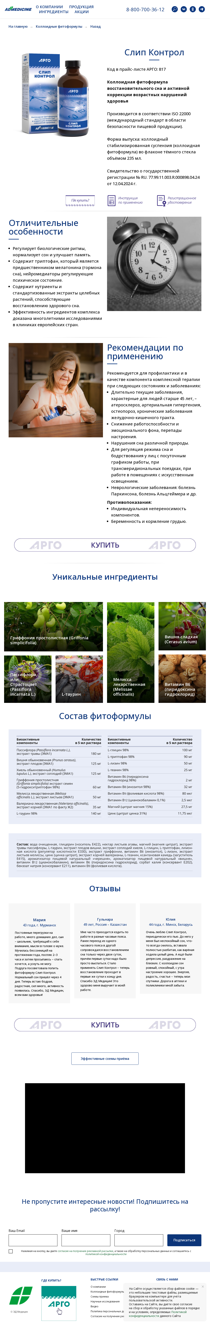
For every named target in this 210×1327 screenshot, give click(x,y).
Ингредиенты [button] (53, 11)
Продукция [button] (81, 6)
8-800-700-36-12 (145, 9)
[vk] (184, 9)
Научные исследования (105, 1301)
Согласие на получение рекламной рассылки (119, 1316)
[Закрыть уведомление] (203, 1287)
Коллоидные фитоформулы (59, 27)
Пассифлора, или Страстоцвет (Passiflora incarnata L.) (23, 684)
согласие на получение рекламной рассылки (85, 1251)
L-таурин (71, 694)
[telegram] (202, 9)
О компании (98, 1286)
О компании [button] (49, 6)
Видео (94, 1306)
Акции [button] (82, 11)
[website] (175, 9)
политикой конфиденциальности (106, 1254)
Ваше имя (69, 1230)
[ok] (193, 9)
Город (119, 1230)
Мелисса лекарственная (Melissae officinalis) (129, 687)
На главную (18, 27)
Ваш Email (17, 1230)
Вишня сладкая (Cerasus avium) (181, 639)
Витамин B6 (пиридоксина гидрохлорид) (180, 689)
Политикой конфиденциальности (158, 1314)
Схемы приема (100, 1296)
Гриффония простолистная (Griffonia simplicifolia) (49, 640)
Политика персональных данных (111, 1311)
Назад (95, 27)
